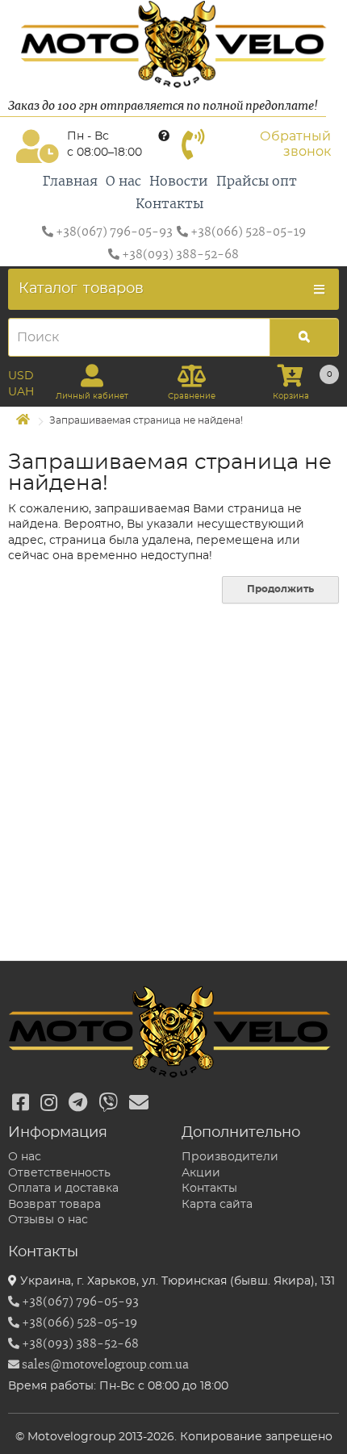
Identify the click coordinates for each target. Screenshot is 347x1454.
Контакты (169, 204)
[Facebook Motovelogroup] (20, 1103)
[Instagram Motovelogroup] (48, 1103)
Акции (201, 1173)
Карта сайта (217, 1204)
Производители (230, 1157)
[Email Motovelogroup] (138, 1103)
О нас (123, 181)
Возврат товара (54, 1204)
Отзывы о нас (48, 1220)
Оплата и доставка (63, 1188)
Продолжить (280, 589)
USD (21, 376)
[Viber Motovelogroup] (108, 1103)
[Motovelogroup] (173, 44)
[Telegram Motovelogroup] (78, 1103)
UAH (21, 392)
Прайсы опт (256, 181)
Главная (70, 181)
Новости (178, 181)
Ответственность (59, 1173)
